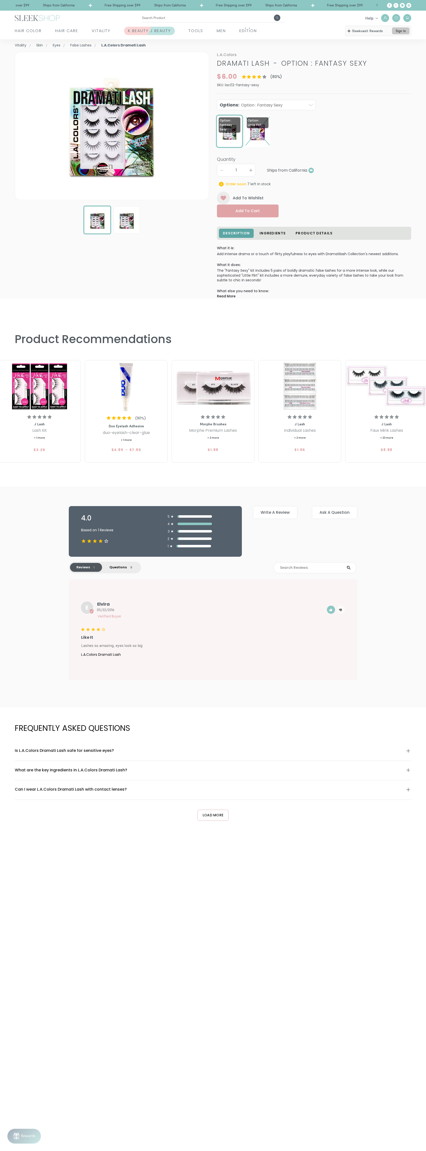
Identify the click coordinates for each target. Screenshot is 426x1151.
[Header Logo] (37, 18)
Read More (226, 296)
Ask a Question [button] (335, 512)
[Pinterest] (408, 5)
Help (369, 18)
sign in (401, 31)
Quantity (226, 159)
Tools (195, 31)
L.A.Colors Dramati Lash (101, 654)
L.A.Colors (227, 55)
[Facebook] (389, 5)
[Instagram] (402, 5)
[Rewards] (24, 1136)
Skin (39, 45)
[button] (331, 610)
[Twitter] (395, 5)
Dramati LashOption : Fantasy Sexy (292, 63)
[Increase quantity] (250, 170)
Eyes (56, 45)
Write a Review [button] (275, 512)
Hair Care (66, 31)
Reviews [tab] (83, 567)
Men (221, 31)
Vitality (101, 31)
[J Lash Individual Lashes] (300, 386)
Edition (248, 31)
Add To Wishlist (248, 198)
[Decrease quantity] (221, 170)
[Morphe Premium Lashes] (213, 386)
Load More (213, 815)
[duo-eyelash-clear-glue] (126, 386)
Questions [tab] (118, 567)
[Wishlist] (396, 18)
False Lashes (80, 45)
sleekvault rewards (367, 31)
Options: (251, 105)
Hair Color (28, 31)
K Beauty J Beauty (149, 31)
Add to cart (247, 211)
